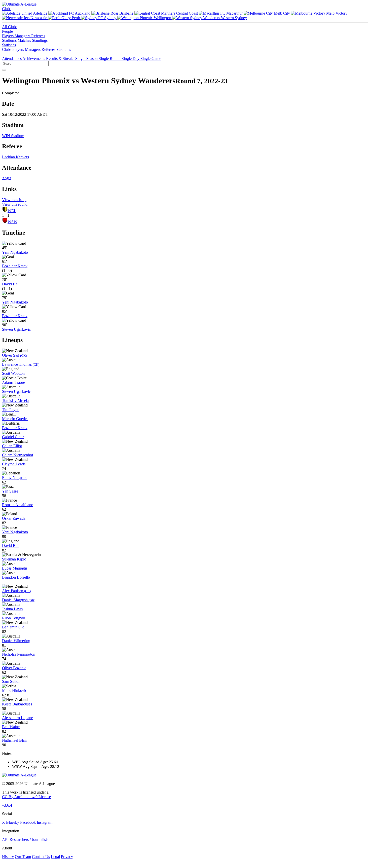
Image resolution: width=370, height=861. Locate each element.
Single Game (150, 58)
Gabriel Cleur (13, 437)
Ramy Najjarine (14, 477)
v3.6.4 (7, 805)
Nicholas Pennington (18, 654)
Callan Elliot (12, 446)
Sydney (110, 18)
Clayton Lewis (13, 464)
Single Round (110, 58)
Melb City (282, 13)
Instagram (44, 822)
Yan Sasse (10, 491)
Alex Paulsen (16, 591)
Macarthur (234, 13)
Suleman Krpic (14, 559)
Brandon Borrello (16, 577)
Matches (25, 40)
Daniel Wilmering (16, 641)
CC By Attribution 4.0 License (26, 797)
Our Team (23, 856)
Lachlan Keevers (15, 157)
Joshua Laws (12, 609)
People (7, 31)
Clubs (6, 9)
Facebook (28, 822)
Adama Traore (13, 382)
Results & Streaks (60, 58)
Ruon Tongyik (13, 618)
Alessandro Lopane (17, 718)
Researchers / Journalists (29, 839)
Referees (38, 36)
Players (8, 36)
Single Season (87, 58)
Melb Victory (336, 13)
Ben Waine (11, 727)
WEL (12, 211)
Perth (76, 18)
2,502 (6, 178)
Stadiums (10, 40)
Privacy (67, 856)
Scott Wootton (13, 373)
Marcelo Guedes (15, 419)
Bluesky (12, 822)
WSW (12, 222)
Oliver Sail (14, 355)
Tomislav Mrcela (15, 400)
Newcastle (38, 18)
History (8, 856)
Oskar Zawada (13, 518)
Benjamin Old (13, 627)
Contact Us (41, 856)
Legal (55, 856)
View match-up (14, 200)
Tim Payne (10, 409)
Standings (40, 40)
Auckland (82, 13)
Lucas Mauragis (14, 568)
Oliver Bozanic (14, 668)
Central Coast (187, 13)
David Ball (10, 284)
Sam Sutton (11, 681)
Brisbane (126, 13)
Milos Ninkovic (14, 690)
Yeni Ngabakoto (15, 252)
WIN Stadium (13, 136)
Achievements (34, 58)
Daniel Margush (18, 600)
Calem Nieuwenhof (17, 455)
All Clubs (9, 27)
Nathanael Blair (14, 740)
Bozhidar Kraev (14, 266)
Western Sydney (233, 18)
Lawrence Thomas (20, 364)
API (5, 839)
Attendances (12, 58)
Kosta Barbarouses (17, 704)
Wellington (162, 18)
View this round (14, 204)
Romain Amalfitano (17, 505)
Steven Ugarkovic (16, 329)
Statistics (9, 45)
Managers (23, 36)
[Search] (4, 69)
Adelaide (40, 13)
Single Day (131, 58)
